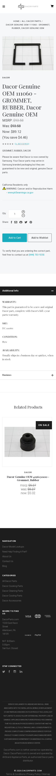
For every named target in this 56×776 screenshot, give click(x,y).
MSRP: (7, 120)
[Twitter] (3, 672)
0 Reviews (22, 143)
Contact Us (7, 561)
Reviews (6, 375)
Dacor (6, 77)
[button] (28, 692)
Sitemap (46, 774)
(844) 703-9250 (36, 254)
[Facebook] (9, 672)
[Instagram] (15, 672)
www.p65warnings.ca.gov (20, 192)
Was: (6, 126)
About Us (6, 556)
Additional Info (10, 290)
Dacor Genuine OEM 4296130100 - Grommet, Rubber (28, 478)
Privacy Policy (34, 774)
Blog (4, 566)
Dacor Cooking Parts (12, 586)
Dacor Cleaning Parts (12, 591)
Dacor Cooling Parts (12, 595)
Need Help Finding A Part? (14, 551)
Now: (6, 132)
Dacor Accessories (11, 600)
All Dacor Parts (9, 581)
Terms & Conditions (15, 774)
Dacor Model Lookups (13, 546)
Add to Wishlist (39, 237)
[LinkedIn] (21, 672)
